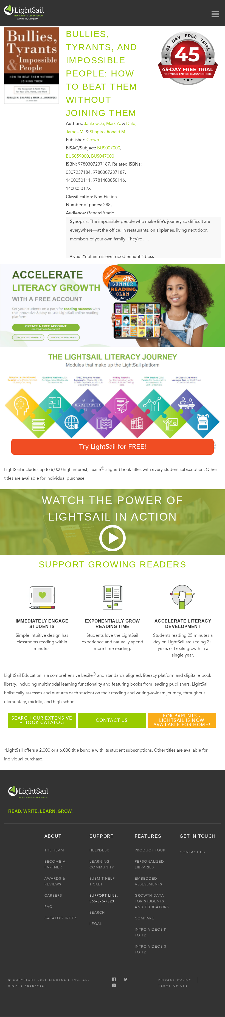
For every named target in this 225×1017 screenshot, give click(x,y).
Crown (92, 140)
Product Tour (150, 850)
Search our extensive (42, 720)
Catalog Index (60, 918)
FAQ (48, 907)
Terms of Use (173, 985)
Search (97, 912)
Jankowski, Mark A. (102, 123)
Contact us (112, 720)
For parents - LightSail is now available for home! (181, 720)
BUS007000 (108, 148)
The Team (54, 850)
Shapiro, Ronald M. (108, 131)
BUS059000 (77, 156)
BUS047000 (102, 156)
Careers (53, 895)
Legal (95, 924)
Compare (144, 918)
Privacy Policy (175, 980)
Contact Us (192, 852)
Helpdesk (99, 850)
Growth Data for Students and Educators (152, 901)
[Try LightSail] (188, 87)
